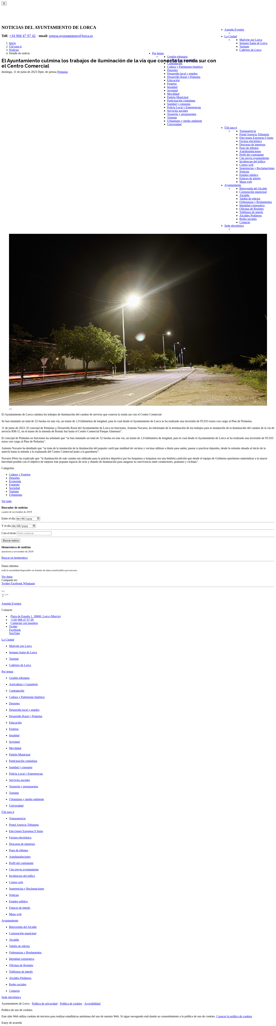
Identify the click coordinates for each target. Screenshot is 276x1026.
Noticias (244, 171)
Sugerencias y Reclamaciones (256, 168)
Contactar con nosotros (24, 623)
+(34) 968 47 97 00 (22, 619)
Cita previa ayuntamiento (254, 158)
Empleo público (248, 175)
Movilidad (173, 93)
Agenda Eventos (234, 29)
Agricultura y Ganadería (23, 684)
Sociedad (14, 488)
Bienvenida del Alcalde (253, 188)
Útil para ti (230, 127)
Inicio (12, 43)
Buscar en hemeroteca (15, 557)
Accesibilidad (92, 1003)
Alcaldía (244, 195)
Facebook (17, 583)
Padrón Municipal (177, 97)
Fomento (14, 484)
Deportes (172, 70)
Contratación (174, 63)
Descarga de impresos (252, 144)
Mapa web (245, 181)
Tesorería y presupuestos (181, 114)
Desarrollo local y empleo (182, 73)
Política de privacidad (44, 1003)
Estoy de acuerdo (12, 1022)
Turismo (244, 46)
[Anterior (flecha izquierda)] (3, 594)
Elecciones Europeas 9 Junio (256, 137)
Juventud (172, 90)
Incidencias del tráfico (252, 161)
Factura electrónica (250, 141)
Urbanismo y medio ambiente (184, 120)
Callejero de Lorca (250, 49)
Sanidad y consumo (178, 104)
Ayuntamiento (232, 185)
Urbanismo (15, 494)
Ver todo (7, 501)
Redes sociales (248, 218)
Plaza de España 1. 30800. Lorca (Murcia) (36, 616)
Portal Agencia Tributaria (254, 134)
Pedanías (62, 71)
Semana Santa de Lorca (253, 43)
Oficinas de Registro (251, 208)
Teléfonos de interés (251, 212)
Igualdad (172, 87)
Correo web (246, 164)
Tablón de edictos (249, 198)
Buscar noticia (11, 540)
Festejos (172, 83)
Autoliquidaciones (250, 151)
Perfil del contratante (251, 154)
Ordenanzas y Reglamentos (255, 202)
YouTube (14, 633)
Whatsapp (29, 583)
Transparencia (247, 131)
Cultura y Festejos (19, 474)
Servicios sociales (177, 110)
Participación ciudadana (181, 100)
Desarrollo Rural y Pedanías (183, 77)
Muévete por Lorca (250, 39)
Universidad (174, 124)
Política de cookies (71, 1003)
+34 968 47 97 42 (22, 36)
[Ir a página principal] (24, 17)
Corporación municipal (253, 191)
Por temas (158, 53)
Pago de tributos (249, 147)
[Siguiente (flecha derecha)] (6, 594)
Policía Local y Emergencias (184, 107)
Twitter (6, 583)
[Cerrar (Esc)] (3, 591)
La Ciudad (230, 36)
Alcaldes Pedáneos (250, 215)
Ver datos (7, 576)
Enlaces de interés (250, 178)
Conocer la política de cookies (234, 1016)
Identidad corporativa (252, 205)
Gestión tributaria (177, 56)
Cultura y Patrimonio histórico (185, 66)
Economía (15, 481)
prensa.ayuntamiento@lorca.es (71, 36)
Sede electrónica (234, 225)
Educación (173, 80)
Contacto (244, 222)
